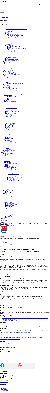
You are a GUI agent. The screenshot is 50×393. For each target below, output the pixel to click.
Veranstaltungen (7, 85)
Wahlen (5, 131)
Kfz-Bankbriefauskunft (12, 51)
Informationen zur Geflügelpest (10, 72)
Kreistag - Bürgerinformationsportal (12, 80)
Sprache (2, 222)
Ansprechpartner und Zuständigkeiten (15, 170)
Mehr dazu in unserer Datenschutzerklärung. (9, 8)
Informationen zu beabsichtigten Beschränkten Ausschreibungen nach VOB (20, 91)
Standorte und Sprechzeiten (11, 122)
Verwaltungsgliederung (10, 123)
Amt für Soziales (9, 31)
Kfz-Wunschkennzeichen (12, 49)
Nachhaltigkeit (7, 146)
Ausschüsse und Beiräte (10, 117)
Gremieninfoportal (9, 114)
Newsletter (8, 189)
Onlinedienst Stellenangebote (11, 57)
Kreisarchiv (6, 217)
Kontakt (3, 386)
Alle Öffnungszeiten (4, 380)
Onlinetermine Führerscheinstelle (12, 42)
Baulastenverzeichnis (12, 37)
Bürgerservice (4, 24)
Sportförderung (9, 210)
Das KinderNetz (9, 191)
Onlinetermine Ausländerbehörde (12, 39)
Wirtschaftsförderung (8, 151)
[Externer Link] (2, 365)
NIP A (9, 97)
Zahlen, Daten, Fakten (10, 105)
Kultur (5, 193)
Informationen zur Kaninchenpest (10, 73)
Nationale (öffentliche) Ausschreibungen (13, 89)
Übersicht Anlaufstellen (12, 179)
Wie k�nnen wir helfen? (4, 236)
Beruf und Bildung (9, 183)
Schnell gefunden (7, 76)
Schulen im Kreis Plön (10, 207)
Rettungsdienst (9, 215)
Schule (9, 187)
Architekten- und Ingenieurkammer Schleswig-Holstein (10, 339)
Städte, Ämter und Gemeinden (11, 108)
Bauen (7, 33)
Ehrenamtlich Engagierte (10, 168)
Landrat (5, 120)
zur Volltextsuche (5, 14)
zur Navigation (5, 17)
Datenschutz (4, 388)
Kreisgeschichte (9, 104)
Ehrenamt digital (9, 135)
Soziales (7, 56)
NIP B (9, 98)
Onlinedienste (6, 32)
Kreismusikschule (7, 201)
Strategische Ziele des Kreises (11, 118)
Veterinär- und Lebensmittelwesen (12, 59)
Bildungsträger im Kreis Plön (13, 180)
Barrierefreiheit (5, 389)
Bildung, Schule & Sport (8, 202)
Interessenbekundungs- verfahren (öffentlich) (14, 90)
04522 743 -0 (6, 356)
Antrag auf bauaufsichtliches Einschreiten (15, 35)
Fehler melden (5, 390)
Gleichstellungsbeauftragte (11, 125)
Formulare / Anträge (10, 65)
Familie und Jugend (9, 43)
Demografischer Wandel (8, 153)
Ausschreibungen (7, 87)
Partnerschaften (9, 110)
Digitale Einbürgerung (10, 41)
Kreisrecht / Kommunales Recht (10, 129)
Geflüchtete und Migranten (11, 167)
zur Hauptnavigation (6, 16)
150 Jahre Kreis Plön (10, 200)
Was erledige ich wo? (8, 64)
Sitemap (3, 391)
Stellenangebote (9, 127)
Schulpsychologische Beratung (12, 204)
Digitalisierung (7, 134)
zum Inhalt (4, 13)
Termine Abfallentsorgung (9, 62)
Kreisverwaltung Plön (8, 121)
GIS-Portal (8, 52)
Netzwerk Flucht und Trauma (13, 182)
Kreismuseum (8, 194)
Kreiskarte (8, 109)
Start (3, 241)
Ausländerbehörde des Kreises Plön (12, 26)
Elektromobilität (9, 143)
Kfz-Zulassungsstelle (10, 45)
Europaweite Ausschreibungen (12, 88)
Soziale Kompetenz (7, 162)
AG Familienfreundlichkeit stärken (12, 160)
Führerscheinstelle (9, 28)
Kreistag (5, 112)
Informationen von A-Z (12, 169)
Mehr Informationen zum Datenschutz (7, 225)
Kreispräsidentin (9, 115)
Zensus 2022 (6, 154)
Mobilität (6, 139)
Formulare (10, 47)
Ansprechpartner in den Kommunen (15, 177)
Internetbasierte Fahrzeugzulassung (15, 50)
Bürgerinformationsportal (11, 113)
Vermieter (8, 188)
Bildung (9, 186)
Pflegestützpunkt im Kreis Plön (12, 163)
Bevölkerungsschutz (8, 95)
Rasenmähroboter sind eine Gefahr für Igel (12, 74)
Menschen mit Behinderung (11, 164)
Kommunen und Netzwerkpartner (12, 175)
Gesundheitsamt (9, 216)
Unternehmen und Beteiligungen (10, 150)
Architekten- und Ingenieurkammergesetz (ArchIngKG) (12, 320)
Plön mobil (8, 140)
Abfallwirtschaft (7, 63)
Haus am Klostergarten (10, 214)
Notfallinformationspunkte (11, 96)
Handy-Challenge (9, 206)
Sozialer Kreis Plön (7, 156)
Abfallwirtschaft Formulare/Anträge (12, 60)
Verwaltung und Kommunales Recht (12, 54)
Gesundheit (8, 44)
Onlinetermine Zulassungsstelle (14, 46)
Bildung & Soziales (5, 155)
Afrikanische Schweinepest (9, 75)
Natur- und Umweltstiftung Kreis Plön (11, 101)
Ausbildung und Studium (10, 128)
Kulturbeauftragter (9, 197)
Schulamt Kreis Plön (10, 203)
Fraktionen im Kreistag (10, 116)
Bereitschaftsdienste (10, 124)
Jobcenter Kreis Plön (10, 165)
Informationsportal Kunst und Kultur (13, 199)
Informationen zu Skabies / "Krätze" (12, 69)
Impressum (4, 387)
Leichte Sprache (5, 220)
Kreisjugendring (9, 192)
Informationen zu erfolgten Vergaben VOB (14, 93)
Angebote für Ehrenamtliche (13, 171)
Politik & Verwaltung (6, 102)
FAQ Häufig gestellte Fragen (13, 173)
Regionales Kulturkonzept (11, 196)
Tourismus (6, 147)
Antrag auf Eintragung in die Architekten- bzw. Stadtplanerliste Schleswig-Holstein (15, 332)
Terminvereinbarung (4, 382)
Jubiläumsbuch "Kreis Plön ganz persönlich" (14, 111)
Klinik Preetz (8, 213)
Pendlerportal (8, 81)
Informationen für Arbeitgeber (13, 184)
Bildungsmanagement (10, 205)
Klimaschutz (8, 137)
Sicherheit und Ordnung (10, 55)
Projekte (7, 148)
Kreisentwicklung (5, 133)
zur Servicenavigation (6, 18)
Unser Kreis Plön (7, 103)
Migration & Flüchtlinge (8, 166)
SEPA (7, 82)
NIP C (9, 99)
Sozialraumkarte (7, 161)
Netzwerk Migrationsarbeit (13, 176)
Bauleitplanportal (11, 38)
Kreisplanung (4, 152)
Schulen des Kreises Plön (10, 208)
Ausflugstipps (8, 149)
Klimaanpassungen (9, 138)
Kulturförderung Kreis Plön (11, 195)
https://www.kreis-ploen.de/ (8, 360)
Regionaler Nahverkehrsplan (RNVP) (12, 141)
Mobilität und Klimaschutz (11, 144)
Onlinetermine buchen (8, 25)
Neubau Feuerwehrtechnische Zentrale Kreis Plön (15, 83)
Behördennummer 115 (8, 70)
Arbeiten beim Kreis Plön (8, 126)
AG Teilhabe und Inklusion (11, 157)
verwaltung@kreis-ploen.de (8, 359)
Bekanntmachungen (8, 86)
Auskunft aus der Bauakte (13, 34)
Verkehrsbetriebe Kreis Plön (11, 142)
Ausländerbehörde (7, 61)
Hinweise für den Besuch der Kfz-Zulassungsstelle (17, 48)
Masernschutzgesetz (10, 68)
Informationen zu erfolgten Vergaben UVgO (14, 94)
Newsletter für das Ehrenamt (13, 174)
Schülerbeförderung (10, 209)
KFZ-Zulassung (9, 78)
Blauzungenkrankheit (8, 71)
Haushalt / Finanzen (8, 130)
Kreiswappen (8, 107)
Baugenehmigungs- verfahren (13, 36)
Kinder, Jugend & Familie (8, 190)
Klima (5, 136)
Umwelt (7, 58)
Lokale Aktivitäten (11, 178)
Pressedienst (6, 84)
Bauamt (5, 100)
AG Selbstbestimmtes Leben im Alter (13, 159)
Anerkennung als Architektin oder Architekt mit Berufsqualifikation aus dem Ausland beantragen (20, 244)
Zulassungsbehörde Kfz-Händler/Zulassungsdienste (15, 30)
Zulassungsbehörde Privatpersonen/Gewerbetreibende (16, 29)
